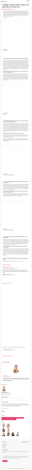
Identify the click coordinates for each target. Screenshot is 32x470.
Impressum (23, 468)
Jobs (3, 446)
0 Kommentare (14, 9)
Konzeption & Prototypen (6, 417)
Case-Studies (4, 445)
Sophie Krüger (6, 274)
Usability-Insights (21, 417)
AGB (21, 468)
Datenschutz (18, 468)
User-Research (4, 419)
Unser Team (4, 444)
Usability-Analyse (14, 417)
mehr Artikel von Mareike (6, 394)
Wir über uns (11, 349)
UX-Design (10, 274)
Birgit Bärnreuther (7, 349)
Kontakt (3, 447)
